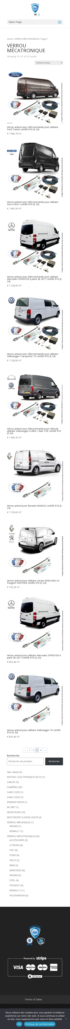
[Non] (66, 1018)
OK (19, 1024)
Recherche (13, 755)
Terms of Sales (33, 999)
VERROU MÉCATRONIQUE (27, 38)
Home (10, 38)
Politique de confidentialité (40, 1024)
